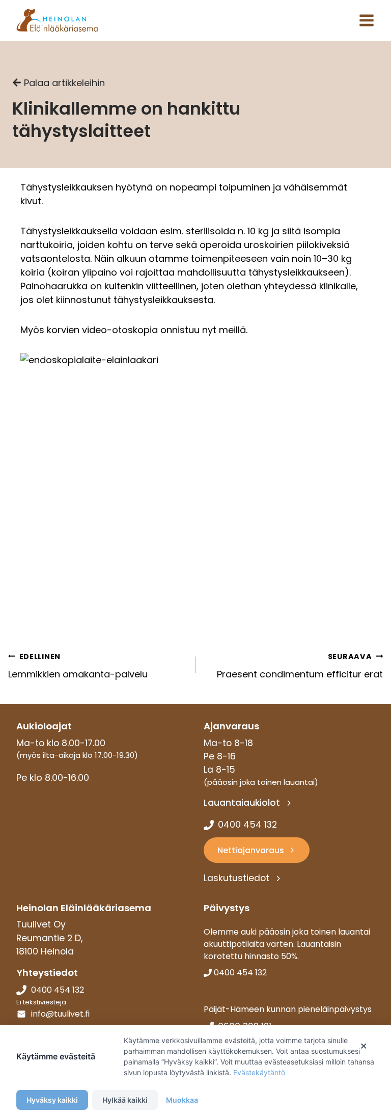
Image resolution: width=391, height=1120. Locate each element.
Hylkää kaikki (125, 1100)
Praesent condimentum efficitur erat (300, 665)
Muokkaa (182, 1100)
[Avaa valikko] (366, 20)
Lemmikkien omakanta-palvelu (78, 665)
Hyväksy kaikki (52, 1100)
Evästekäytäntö (259, 1072)
